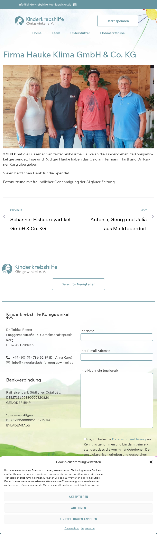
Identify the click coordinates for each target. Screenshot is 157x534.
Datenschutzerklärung (129, 439)
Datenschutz (72, 528)
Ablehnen (78, 508)
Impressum (88, 528)
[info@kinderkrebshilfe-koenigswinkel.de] (74, 4)
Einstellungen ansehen (78, 519)
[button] (151, 462)
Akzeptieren (78, 497)
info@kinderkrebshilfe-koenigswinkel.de (45, 4)
